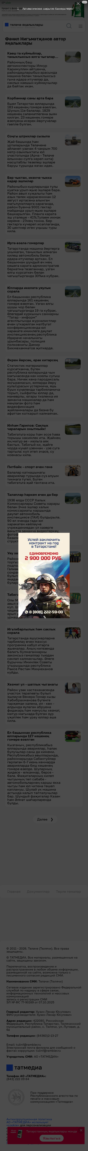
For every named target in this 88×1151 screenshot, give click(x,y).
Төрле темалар (68, 891)
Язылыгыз (51, 1138)
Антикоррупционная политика (29, 1119)
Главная (14, 891)
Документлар (38, 891)
